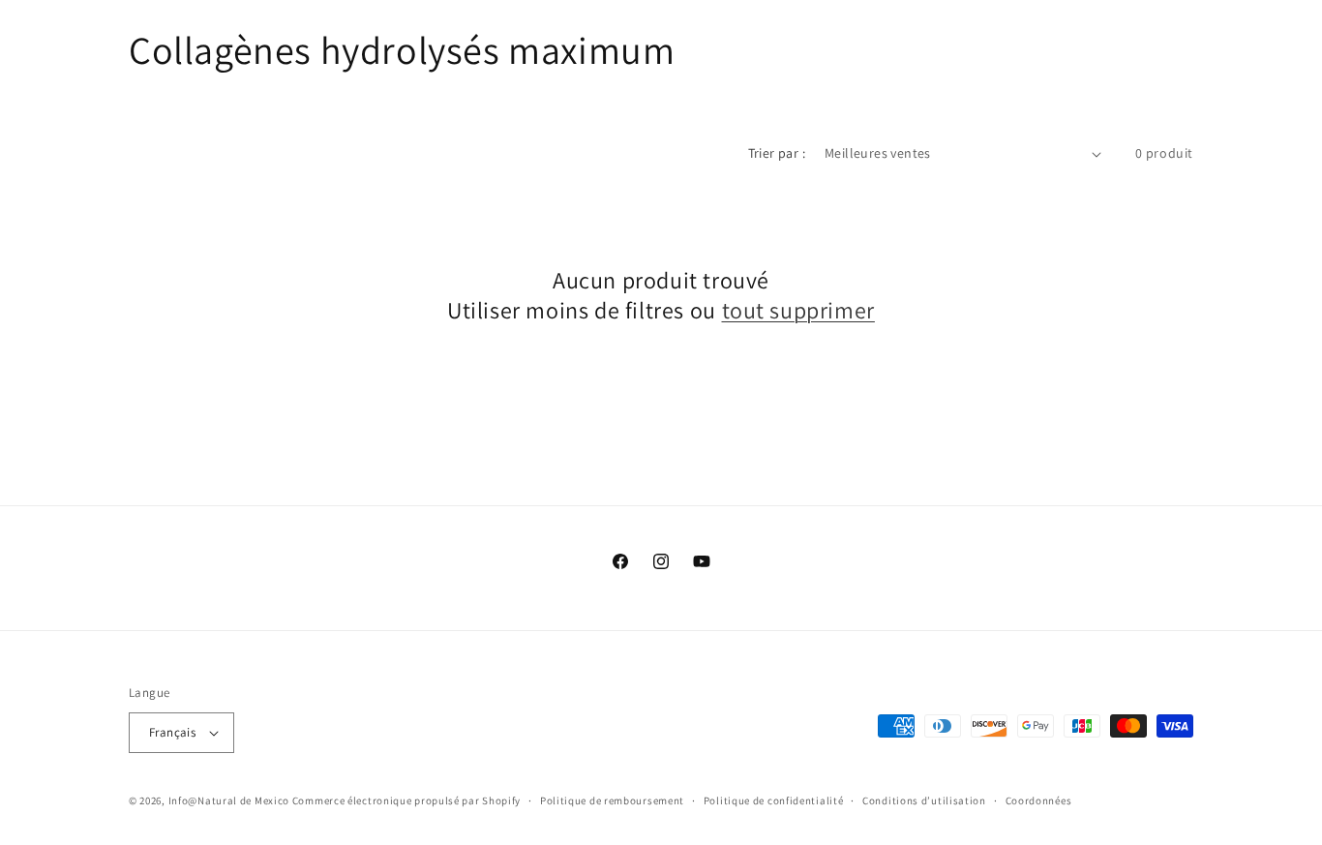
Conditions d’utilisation (924, 800)
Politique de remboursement (612, 800)
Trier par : (776, 153)
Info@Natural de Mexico (228, 800)
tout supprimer (798, 310)
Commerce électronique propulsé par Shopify (406, 800)
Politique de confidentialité (774, 800)
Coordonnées (1039, 800)
